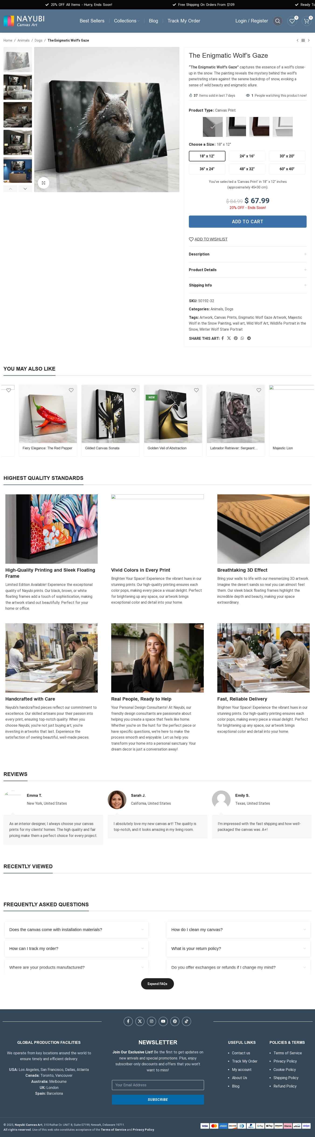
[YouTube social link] (163, 1021)
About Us (239, 1078)
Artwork (206, 317)
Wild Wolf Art (257, 323)
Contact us (241, 1053)
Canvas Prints (225, 317)
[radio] (213, 127)
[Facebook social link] (222, 338)
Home (7, 40)
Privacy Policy (285, 1061)
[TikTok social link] (186, 1021)
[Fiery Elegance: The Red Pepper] (32, 414)
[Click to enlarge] (43, 182)
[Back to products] (303, 40)
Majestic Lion (267, 448)
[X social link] (228, 338)
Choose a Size (201, 144)
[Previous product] (297, 40)
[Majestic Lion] (283, 414)
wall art (239, 323)
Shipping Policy (285, 1078)
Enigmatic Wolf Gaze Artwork (262, 317)
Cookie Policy (284, 1069)
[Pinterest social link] (235, 338)
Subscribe (158, 1100)
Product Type (201, 110)
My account (242, 1069)
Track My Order (244, 1061)
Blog (235, 1086)
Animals (23, 40)
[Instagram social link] (151, 1021)
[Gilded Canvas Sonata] (95, 414)
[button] (10, 188)
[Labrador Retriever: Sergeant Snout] (220, 414)
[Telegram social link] (249, 338)
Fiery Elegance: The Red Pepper (32, 448)
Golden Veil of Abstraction (151, 448)
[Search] (277, 21)
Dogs (38, 40)
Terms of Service (287, 1053)
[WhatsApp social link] (242, 338)
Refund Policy (285, 1086)
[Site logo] (23, 20)
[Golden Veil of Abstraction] (157, 414)
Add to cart (247, 221)
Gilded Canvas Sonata (86, 448)
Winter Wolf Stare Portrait (221, 329)
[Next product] (309, 40)
